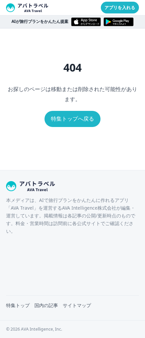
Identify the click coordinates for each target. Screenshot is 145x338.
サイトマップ (77, 305)
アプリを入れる (120, 7)
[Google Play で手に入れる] (119, 21)
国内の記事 (46, 305)
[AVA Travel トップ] (27, 7)
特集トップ (18, 305)
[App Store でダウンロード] (86, 21)
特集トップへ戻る (72, 118)
